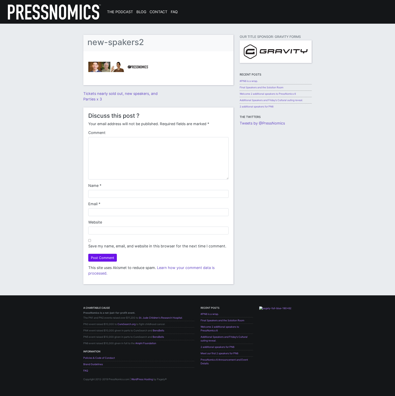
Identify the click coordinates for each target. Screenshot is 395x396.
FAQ (174, 12)
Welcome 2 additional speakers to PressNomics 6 (268, 93)
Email (93, 204)
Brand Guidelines (93, 364)
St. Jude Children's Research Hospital (160, 317)
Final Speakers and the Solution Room (261, 87)
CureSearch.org (126, 324)
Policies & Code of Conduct (99, 357)
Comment (97, 132)
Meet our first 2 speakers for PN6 (219, 353)
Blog (141, 12)
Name (93, 185)
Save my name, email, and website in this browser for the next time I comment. (157, 246)
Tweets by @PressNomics (262, 123)
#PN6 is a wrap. (249, 81)
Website (95, 222)
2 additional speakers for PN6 (256, 106)
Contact (158, 12)
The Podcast (120, 12)
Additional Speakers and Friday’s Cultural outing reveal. (271, 100)
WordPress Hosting (142, 379)
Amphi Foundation (145, 343)
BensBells (158, 330)
